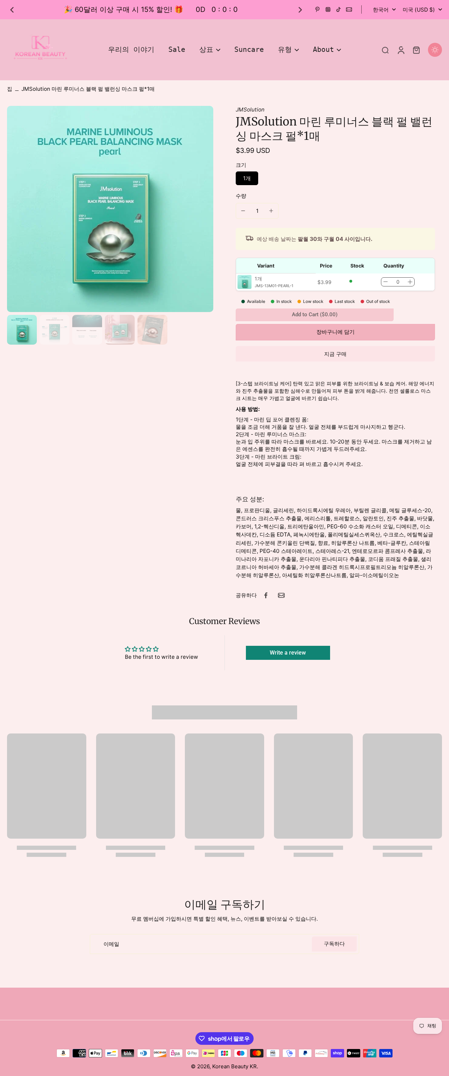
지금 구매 (335, 354)
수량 (241, 195)
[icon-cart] (416, 50)
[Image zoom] (110, 209)
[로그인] (400, 50)
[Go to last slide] (12, 10)
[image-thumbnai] (22, 330)
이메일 (111, 944)
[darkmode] (435, 50)
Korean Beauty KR (234, 1066)
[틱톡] (338, 9)
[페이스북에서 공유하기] (266, 595)
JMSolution (250, 109)
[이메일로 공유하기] (281, 595)
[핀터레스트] (317, 9)
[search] (385, 50)
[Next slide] (300, 10)
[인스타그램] (328, 9)
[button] (335, 332)
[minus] (243, 210)
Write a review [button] (288, 652)
